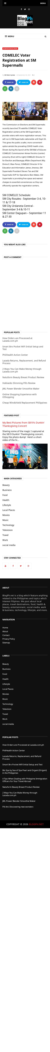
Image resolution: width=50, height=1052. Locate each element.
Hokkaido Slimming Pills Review (18, 383)
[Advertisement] (25, 940)
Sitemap (6, 642)
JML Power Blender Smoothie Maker (20, 388)
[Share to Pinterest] (16, 88)
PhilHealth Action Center (15, 354)
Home (5, 627)
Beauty (6, 485)
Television (7, 530)
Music (5, 520)
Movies (6, 515)
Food (5, 495)
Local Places (8, 510)
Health (5, 500)
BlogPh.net (36, 824)
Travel (5, 535)
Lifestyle (6, 505)
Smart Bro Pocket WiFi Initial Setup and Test (22, 348)
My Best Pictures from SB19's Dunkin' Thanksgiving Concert (23, 424)
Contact (6, 635)
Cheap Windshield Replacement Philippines (24, 402)
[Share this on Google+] (39, 82)
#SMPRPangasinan (10, 48)
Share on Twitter (24, 83)
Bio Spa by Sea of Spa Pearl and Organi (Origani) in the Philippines (24, 771)
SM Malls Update (9, 75)
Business (7, 490)
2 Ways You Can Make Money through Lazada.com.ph (21, 370)
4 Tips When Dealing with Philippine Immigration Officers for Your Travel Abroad (24, 780)
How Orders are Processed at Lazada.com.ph (17, 339)
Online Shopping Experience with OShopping (19, 395)
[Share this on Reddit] (33, 82)
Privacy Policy (8, 639)
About (5, 631)
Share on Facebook (9, 83)
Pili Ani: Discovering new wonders (17, 806)
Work (5, 540)
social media (8, 545)
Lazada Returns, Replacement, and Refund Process (24, 362)
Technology (8, 525)
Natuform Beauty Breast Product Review (23, 377)
